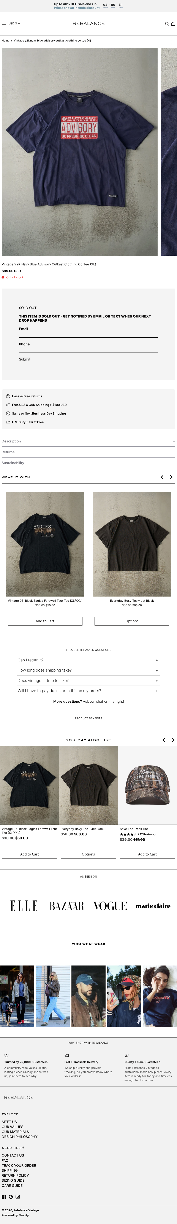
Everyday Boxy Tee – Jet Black (132, 600)
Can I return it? (31, 660)
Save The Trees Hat (134, 829)
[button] (167, 24)
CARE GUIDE (12, 1185)
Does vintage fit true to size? (43, 680)
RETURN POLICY (15, 1175)
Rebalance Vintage (26, 1210)
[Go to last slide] (162, 477)
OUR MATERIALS (15, 1132)
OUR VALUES (12, 1127)
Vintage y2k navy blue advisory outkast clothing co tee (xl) (52, 40)
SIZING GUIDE (13, 1180)
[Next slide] (171, 477)
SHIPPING (10, 1170)
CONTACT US (13, 1155)
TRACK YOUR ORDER (19, 1165)
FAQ (5, 1160)
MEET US (9, 1122)
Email (23, 329)
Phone (24, 344)
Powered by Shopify (15, 1215)
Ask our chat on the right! (103, 701)
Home (5, 40)
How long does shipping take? (45, 670)
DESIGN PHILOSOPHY (20, 1137)
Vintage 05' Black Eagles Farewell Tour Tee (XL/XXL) (45, 600)
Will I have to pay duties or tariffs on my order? (59, 690)
